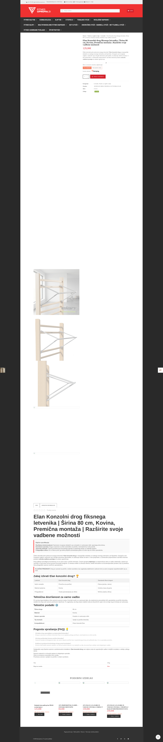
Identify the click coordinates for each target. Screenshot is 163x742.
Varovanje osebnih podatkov (92, 732)
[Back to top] (158, 737)
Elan (108, 666)
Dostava (83, 732)
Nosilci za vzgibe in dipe (93, 36)
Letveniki (103, 36)
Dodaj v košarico (99, 76)
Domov (84, 36)
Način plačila (77, 732)
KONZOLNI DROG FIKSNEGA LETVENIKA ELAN (107, 86)
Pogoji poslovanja (68, 732)
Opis (36, 505)
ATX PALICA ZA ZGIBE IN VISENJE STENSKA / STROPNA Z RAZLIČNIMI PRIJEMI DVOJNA (117, 707)
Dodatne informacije (48, 505)
